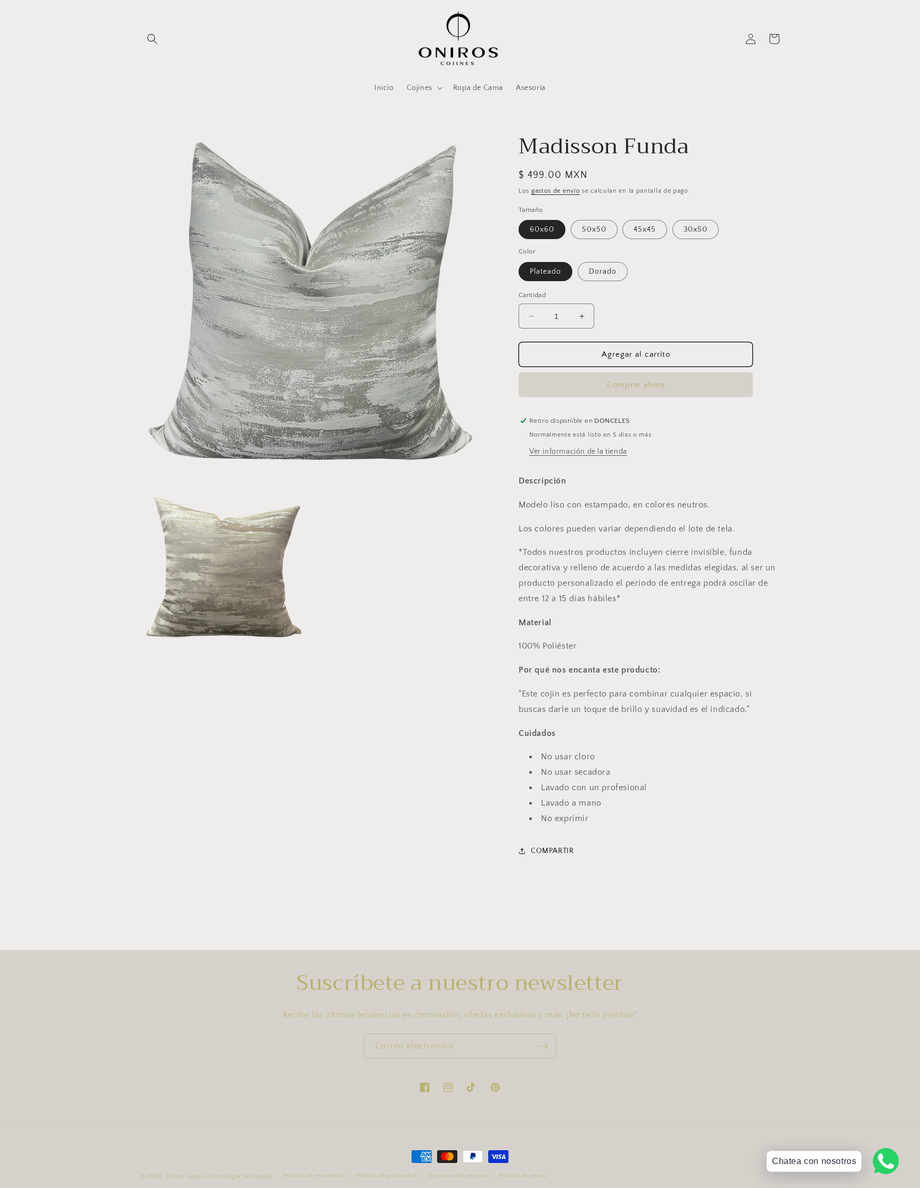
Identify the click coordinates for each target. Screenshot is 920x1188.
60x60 (542, 229)
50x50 (594, 229)
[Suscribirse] (543, 1046)
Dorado (603, 271)
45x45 (645, 229)
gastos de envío (555, 190)
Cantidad (532, 295)
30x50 (696, 229)
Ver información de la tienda (578, 451)
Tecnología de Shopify (241, 1176)
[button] (152, 39)
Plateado (545, 271)
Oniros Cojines (187, 1176)
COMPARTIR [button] (552, 851)
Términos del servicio (458, 1176)
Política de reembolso (314, 1176)
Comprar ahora (636, 384)
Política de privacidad (386, 1176)
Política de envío (522, 1176)
